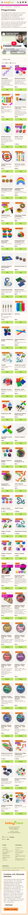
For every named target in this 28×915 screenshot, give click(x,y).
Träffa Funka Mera (19, 851)
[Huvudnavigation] (2, 2)
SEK (8, 839)
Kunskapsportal (18, 847)
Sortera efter (6, 59)
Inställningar (9, 905)
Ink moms (11, 837)
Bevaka (7, 588)
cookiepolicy (10, 902)
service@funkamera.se (15, 832)
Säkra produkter (6, 855)
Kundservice (5, 849)
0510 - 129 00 (15, 831)
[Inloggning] (20, 2)
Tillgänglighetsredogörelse (20, 856)
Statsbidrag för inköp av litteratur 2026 (20, 859)
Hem (2, 6)
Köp (21, 146)
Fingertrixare (17, 6)
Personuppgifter (19, 852)
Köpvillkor (4, 847)
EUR (5, 839)
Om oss (17, 849)
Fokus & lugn (9, 6)
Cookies (17, 854)
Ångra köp (4, 860)
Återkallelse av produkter (5, 853)
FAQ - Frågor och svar (7, 851)
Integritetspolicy (14, 900)
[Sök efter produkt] (18, 2)
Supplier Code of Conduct (6, 858)
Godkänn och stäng (11, 909)
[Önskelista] (23, 2)
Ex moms (6, 837)
